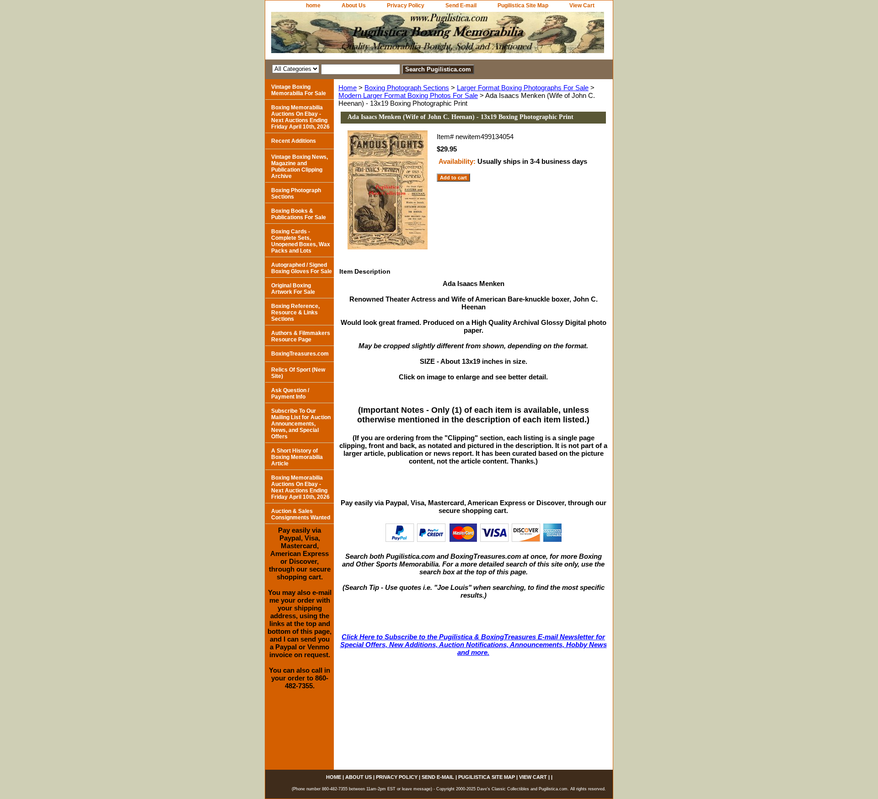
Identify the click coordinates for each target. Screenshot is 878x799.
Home (347, 88)
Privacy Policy (405, 5)
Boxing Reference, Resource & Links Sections (295, 312)
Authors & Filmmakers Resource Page (300, 336)
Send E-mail (460, 5)
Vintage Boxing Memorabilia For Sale (298, 90)
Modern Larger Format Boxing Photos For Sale (408, 95)
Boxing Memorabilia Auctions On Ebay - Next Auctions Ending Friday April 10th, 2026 (300, 117)
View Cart (581, 5)
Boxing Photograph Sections (406, 88)
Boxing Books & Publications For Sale (298, 214)
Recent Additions (293, 141)
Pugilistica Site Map (523, 5)
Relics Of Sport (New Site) (298, 373)
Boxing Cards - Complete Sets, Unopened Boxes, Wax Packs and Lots (300, 241)
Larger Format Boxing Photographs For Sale (523, 88)
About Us (354, 5)
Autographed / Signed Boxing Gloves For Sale (301, 268)
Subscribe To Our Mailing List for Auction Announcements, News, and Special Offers (301, 424)
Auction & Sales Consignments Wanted (300, 514)
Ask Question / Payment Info (290, 393)
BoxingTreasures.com (300, 354)
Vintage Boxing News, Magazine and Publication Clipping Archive (299, 166)
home (313, 5)
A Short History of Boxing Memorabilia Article (297, 457)
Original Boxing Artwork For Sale (293, 288)
